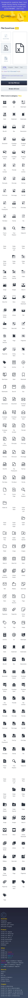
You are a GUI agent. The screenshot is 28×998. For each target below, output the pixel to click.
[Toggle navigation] (25, 16)
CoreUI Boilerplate (6, 939)
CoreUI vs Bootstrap (7, 986)
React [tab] (16, 67)
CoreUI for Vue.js (6, 937)
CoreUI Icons (4, 943)
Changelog (4, 921)
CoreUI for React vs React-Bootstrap (12, 994)
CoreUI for (6, 952)
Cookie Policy (5, 979)
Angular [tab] (10, 67)
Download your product (7, 924)
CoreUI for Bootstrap (7, 933)
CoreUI (3, 950)
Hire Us (3, 975)
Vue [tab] (21, 67)
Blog (2, 973)
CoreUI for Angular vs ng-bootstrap (11, 990)
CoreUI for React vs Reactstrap (10, 995)
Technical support (6, 923)
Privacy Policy (5, 981)
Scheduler (4, 945)
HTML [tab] (4, 67)
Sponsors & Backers (6, 977)
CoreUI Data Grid (6, 941)
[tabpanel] (14, 74)
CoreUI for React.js (7, 935)
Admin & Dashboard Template (11, 961)
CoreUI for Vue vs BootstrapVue (10, 988)
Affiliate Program (6, 926)
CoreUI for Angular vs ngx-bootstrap (12, 992)
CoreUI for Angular (6, 932)
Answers (3, 971)
